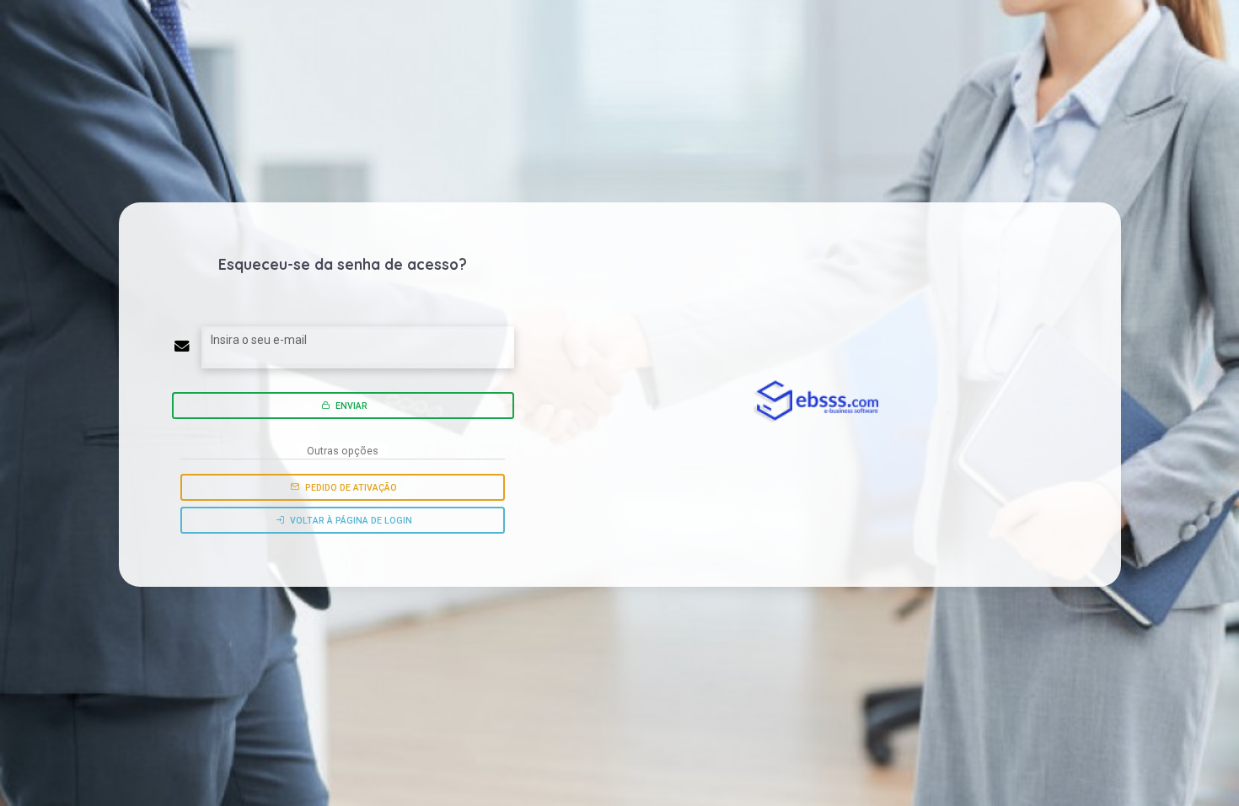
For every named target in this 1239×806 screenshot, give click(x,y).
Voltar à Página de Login (349, 520)
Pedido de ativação (350, 487)
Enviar (350, 405)
